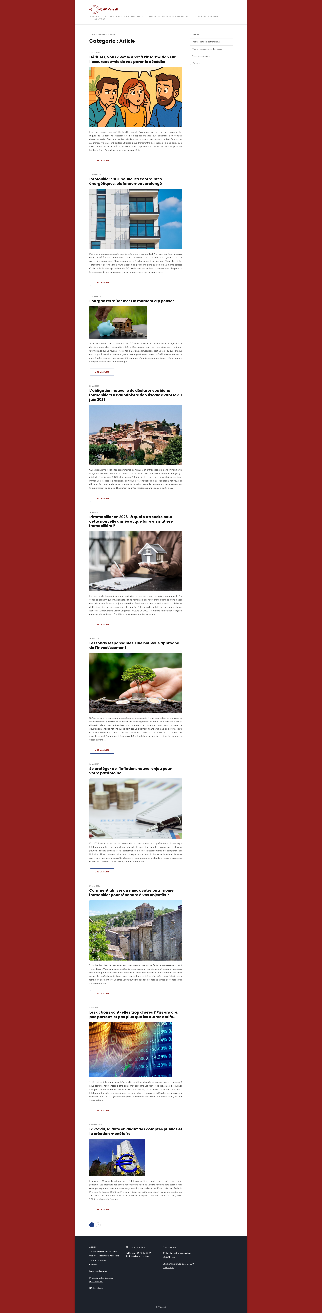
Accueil (94, 16)
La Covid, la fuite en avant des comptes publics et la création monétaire (135, 1131)
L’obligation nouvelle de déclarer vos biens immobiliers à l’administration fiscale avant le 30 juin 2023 (135, 395)
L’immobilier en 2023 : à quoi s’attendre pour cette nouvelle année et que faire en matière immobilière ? (131, 521)
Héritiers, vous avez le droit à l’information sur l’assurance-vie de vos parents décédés (132, 59)
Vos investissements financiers (169, 16)
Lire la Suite (102, 160)
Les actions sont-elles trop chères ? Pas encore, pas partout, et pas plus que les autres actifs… (133, 1014)
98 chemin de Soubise (175, 1263)
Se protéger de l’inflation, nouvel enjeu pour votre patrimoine (130, 771)
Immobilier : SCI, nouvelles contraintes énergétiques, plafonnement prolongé (125, 181)
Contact (100, 19)
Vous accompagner (206, 16)
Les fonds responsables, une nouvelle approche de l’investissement (134, 645)
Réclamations (96, 1288)
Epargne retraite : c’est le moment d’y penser (131, 300)
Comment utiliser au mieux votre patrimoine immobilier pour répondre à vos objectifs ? (131, 892)
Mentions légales (98, 1271)
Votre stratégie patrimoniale (124, 16)
